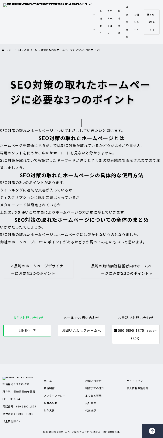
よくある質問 (93, 395)
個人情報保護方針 (137, 388)
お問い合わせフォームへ (81, 330)
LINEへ (25, 330)
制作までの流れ (94, 388)
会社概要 (90, 403)
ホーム (94, 22)
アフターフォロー (54, 395)
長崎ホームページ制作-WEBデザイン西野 (77, 431)
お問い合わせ (136, 22)
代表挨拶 (90, 410)
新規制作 (49, 388)
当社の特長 (127, 22)
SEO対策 (23, 50)
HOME (8, 50)
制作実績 (49, 410)
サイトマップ (135, 380)
